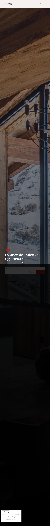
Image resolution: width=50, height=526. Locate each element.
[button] (2, 524)
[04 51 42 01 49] (37, 3)
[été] (42, 4)
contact (32, 3)
